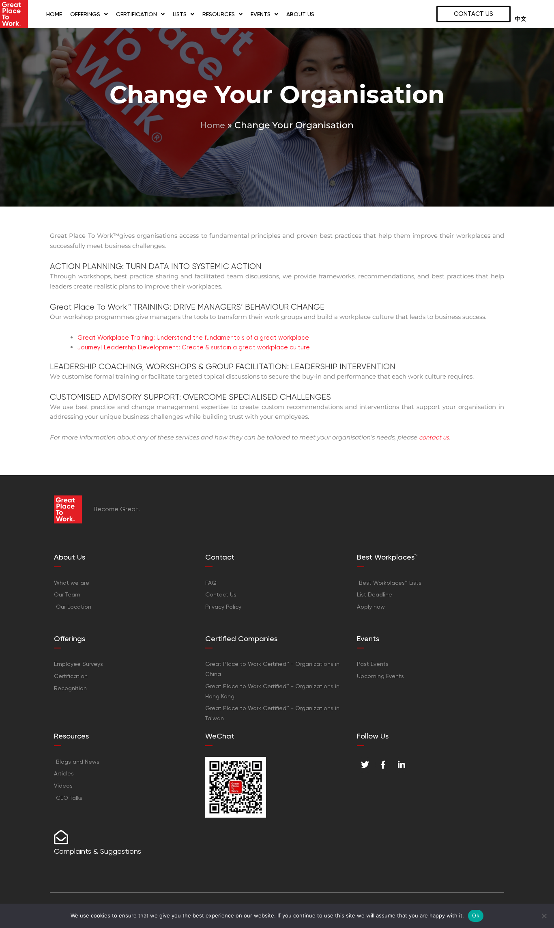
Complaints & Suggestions (97, 851)
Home (54, 14)
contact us (434, 437)
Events (261, 14)
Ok (475, 915)
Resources (218, 14)
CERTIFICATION (136, 14)
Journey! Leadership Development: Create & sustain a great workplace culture (193, 347)
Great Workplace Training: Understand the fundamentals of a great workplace (193, 337)
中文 (520, 18)
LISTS (180, 14)
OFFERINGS (85, 14)
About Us (300, 14)
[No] (544, 916)
